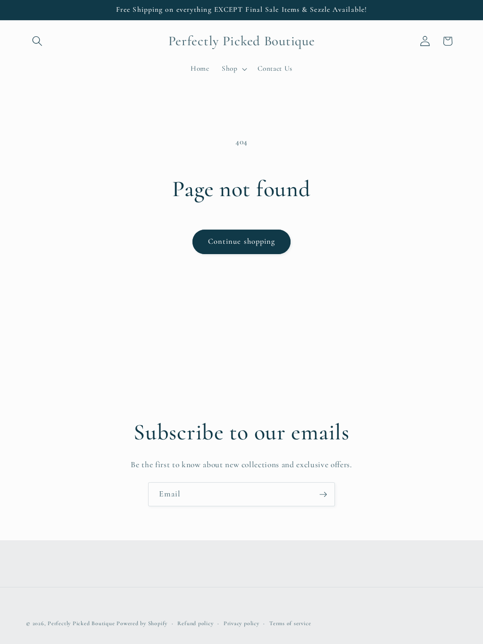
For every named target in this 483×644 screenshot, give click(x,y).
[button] (37, 41)
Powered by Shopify (142, 623)
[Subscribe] (323, 494)
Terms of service (290, 623)
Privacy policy (241, 623)
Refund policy (195, 623)
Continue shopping (241, 241)
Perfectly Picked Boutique (81, 623)
